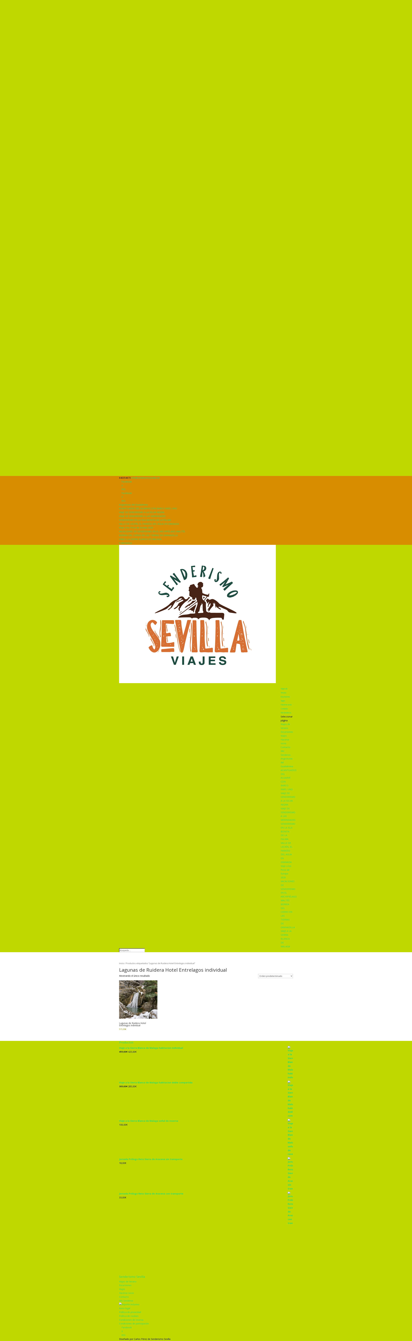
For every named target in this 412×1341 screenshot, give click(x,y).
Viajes (283, 700)
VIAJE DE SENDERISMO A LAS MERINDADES (142, 516)
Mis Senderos (286, 712)
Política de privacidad (130, 1312)
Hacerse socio (286, 704)
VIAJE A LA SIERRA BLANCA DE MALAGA (140, 539)
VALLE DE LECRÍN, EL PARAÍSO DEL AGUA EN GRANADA (149, 523)
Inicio (121, 963)
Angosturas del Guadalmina (133, 504)
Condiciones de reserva (131, 1319)
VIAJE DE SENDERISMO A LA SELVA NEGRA (141, 512)
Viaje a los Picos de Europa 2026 (136, 527)
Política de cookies (129, 1315)
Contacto (284, 708)
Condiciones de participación (134, 1323)
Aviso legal (124, 1308)
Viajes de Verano (284, 690)
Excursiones (285, 696)
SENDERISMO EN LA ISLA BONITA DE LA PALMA (145, 519)
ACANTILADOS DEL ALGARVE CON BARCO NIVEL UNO (148, 508)
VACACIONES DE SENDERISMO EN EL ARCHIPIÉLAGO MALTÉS (152, 531)
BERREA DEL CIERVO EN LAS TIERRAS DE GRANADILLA (148, 535)
